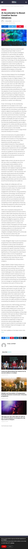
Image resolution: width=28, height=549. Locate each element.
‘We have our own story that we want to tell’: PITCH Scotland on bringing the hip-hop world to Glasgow (13, 418)
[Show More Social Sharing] (25, 26)
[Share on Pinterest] (20, 26)
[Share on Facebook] (5, 26)
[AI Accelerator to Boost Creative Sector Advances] (14, 37)
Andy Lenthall (8, 21)
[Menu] (2, 2)
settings (12, 543)
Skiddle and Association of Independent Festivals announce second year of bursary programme (14, 395)
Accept (4, 546)
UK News (4, 9)
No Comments (5, 22)
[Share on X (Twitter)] (12, 26)
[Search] (26, 2)
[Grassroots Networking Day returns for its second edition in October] (14, 362)
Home (2, 6)
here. (2, 332)
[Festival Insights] (14, 2)
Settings (10, 546)
